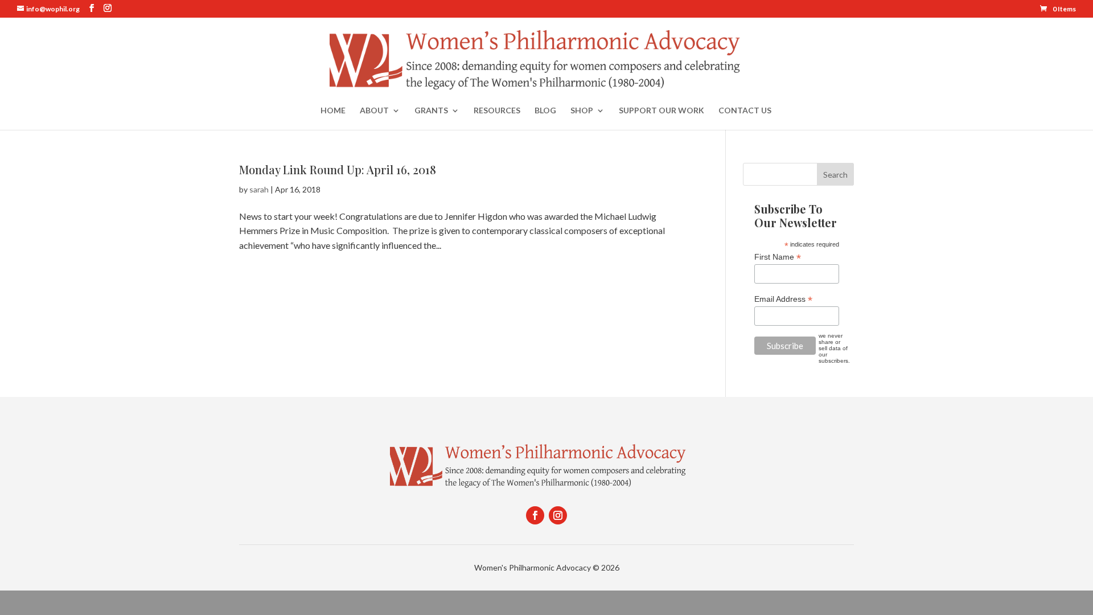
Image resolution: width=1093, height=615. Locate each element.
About (374, 110)
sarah (259, 189)
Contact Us (744, 110)
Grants (431, 110)
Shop (581, 110)
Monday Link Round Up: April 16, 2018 (337, 169)
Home (333, 110)
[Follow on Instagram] (558, 515)
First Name (777, 257)
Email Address (783, 299)
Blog (545, 110)
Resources (497, 110)
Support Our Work (661, 110)
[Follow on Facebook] (535, 515)
